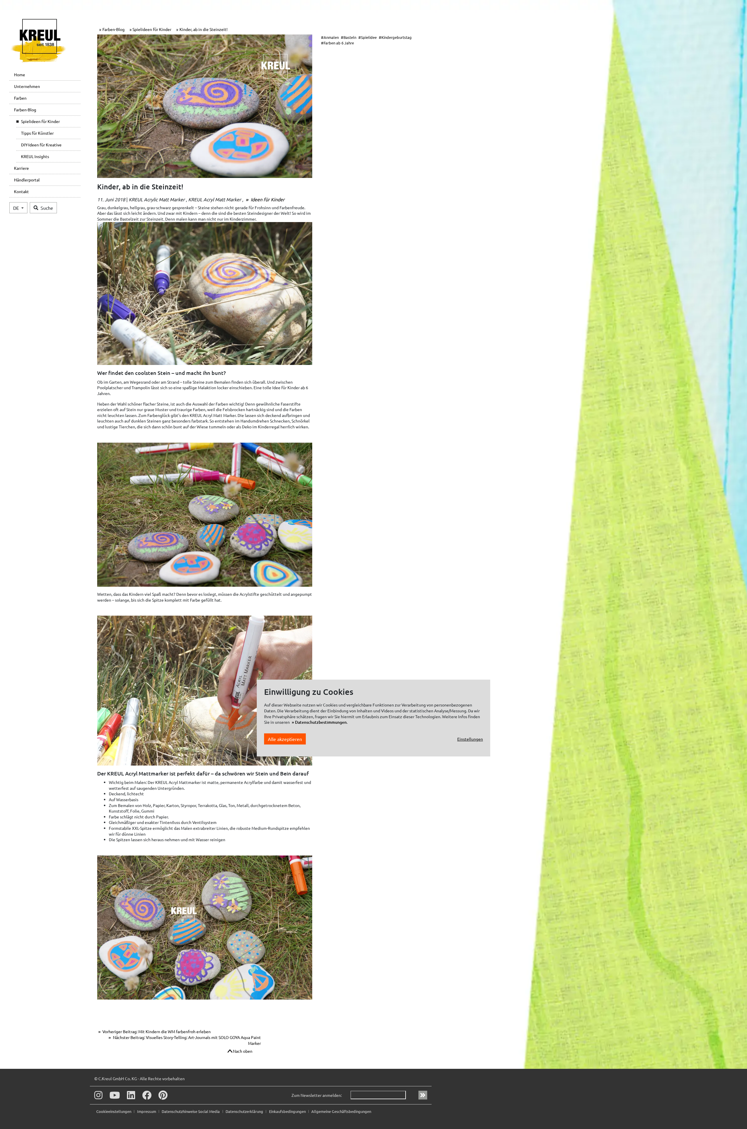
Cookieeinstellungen (114, 1111)
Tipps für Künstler (37, 133)
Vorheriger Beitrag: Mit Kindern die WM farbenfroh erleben (156, 1031)
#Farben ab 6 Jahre (337, 42)
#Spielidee (367, 37)
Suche (47, 208)
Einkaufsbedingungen (288, 1111)
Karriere (21, 168)
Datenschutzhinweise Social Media (191, 1111)
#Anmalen (330, 37)
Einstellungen (470, 739)
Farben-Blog (25, 109)
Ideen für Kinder (267, 199)
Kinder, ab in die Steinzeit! (203, 29)
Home (19, 74)
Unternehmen (27, 86)
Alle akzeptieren (285, 739)
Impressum (147, 1111)
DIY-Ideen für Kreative (41, 144)
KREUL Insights (35, 156)
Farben (20, 98)
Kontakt (21, 191)
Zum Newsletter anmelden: (317, 1095)
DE (16, 208)
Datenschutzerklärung (245, 1111)
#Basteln (348, 37)
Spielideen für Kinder (40, 121)
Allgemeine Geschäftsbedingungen (341, 1111)
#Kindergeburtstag (395, 37)
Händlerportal (27, 179)
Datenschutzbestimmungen (321, 722)
